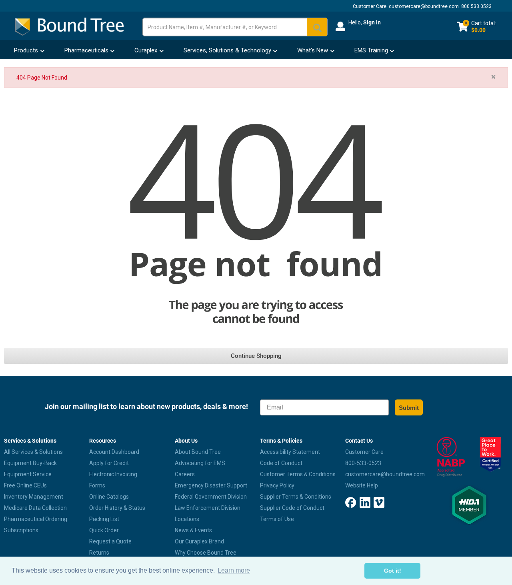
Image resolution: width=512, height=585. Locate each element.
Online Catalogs (109, 496)
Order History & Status (117, 508)
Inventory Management (33, 496)
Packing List (104, 519)
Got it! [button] (392, 570)
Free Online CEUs (25, 485)
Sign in (372, 22)
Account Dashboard (114, 452)
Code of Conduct (281, 463)
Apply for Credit (109, 463)
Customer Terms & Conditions (298, 474)
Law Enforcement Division (207, 508)
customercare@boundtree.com (424, 6)
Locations (187, 519)
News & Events (193, 530)
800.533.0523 (476, 6)
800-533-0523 (363, 463)
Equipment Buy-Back (30, 463)
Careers (185, 474)
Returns (99, 552)
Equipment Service (28, 474)
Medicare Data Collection (35, 508)
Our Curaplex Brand (199, 541)
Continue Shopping (256, 355)
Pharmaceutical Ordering (35, 519)
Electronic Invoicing (113, 474)
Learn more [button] (234, 570)
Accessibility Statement (290, 452)
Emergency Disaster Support (211, 485)
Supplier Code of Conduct (292, 508)
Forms (97, 485)
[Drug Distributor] (448, 457)
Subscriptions (21, 530)
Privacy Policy (277, 485)
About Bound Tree (198, 452)
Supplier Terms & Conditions (295, 496)
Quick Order (104, 530)
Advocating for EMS (200, 463)
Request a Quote (110, 541)
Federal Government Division (211, 496)
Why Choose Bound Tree (205, 552)
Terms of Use (277, 519)
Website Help (361, 485)
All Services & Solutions (33, 452)
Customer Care (364, 452)
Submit (409, 407)
